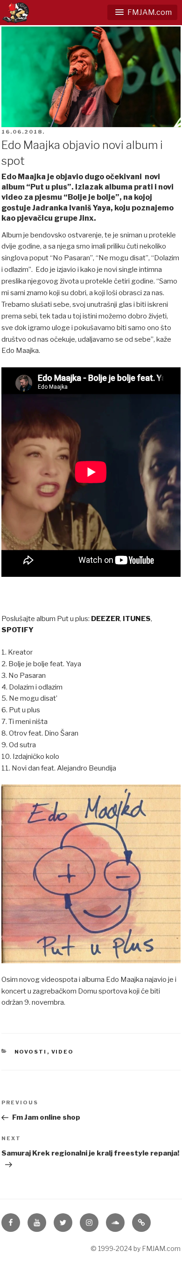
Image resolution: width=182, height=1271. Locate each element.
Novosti (30, 1051)
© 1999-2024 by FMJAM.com (136, 1248)
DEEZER (105, 619)
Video (62, 1051)
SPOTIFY (17, 630)
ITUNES (137, 619)
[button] (142, 12)
